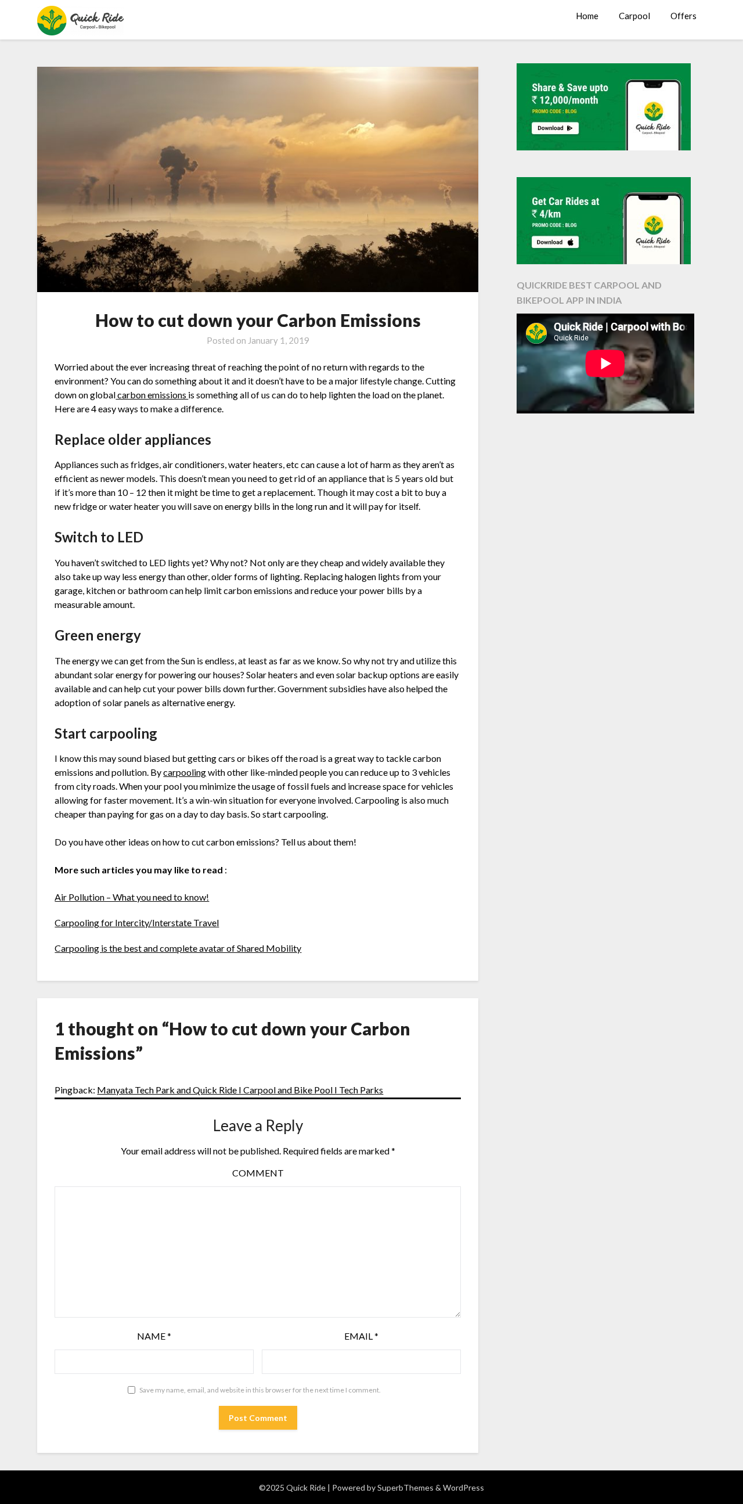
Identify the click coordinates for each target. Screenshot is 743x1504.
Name (154, 1335)
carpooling (184, 772)
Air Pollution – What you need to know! (132, 896)
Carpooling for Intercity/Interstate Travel (137, 922)
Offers (683, 15)
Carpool (634, 15)
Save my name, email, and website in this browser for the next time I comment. (260, 1390)
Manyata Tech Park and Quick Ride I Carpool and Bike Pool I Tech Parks (240, 1089)
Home (587, 15)
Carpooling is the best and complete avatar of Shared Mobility (178, 948)
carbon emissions (152, 394)
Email (361, 1335)
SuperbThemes (405, 1487)
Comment (258, 1172)
